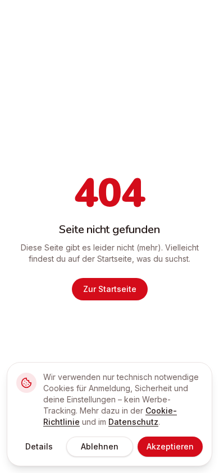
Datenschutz (133, 421)
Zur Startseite (109, 289)
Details (39, 446)
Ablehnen (99, 446)
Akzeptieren (170, 446)
